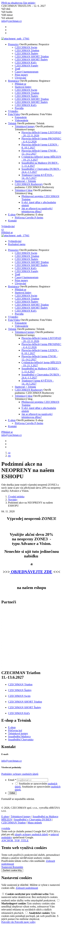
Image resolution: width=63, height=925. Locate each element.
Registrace (13, 80)
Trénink (12, 123)
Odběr (12, 793)
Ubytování (20, 77)
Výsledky (13, 111)
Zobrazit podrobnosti (27, 888)
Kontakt (12, 220)
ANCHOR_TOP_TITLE (15, 840)
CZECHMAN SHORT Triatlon (32, 56)
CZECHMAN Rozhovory (29, 184)
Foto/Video (14, 114)
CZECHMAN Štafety (26, 53)
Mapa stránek (35, 822)
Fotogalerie (21, 117)
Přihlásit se (20, 83)
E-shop (12, 214)
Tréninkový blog (23, 190)
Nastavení (7, 867)
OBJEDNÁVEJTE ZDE (31, 572)
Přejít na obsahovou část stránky (18, 2)
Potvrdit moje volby (25, 922)
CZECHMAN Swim (26, 47)
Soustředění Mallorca (19, 736)
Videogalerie (21, 120)
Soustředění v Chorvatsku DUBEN (33, 819)
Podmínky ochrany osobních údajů (19, 774)
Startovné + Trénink (25, 181)
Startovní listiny (23, 86)
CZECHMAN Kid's (25, 62)
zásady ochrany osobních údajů (31, 834)
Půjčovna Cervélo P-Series (29, 217)
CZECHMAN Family (26, 65)
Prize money (21, 74)
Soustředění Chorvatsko (20, 739)
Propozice (13, 44)
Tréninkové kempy (25, 126)
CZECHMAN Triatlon (27, 50)
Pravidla (19, 108)
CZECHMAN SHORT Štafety (31, 59)
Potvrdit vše (8, 922)
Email (12, 779)
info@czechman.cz (11, 760)
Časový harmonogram (26, 71)
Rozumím (18, 867)
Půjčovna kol (15, 730)
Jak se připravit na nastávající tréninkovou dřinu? (37, 210)
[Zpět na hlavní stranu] (15, 38)
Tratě (17, 68)
